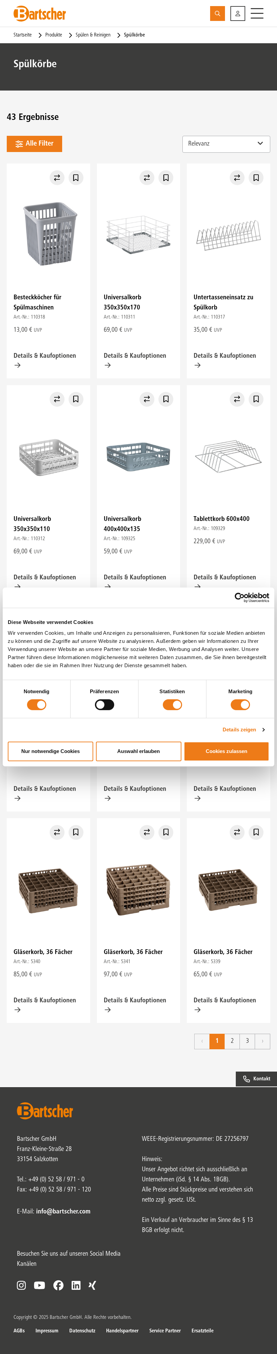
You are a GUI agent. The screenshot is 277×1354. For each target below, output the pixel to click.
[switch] (104, 704)
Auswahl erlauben (138, 751)
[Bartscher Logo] (40, 13)
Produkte (53, 35)
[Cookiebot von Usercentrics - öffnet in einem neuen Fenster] (239, 598)
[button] (237, 13)
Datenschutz (82, 1331)
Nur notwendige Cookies (50, 751)
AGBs (19, 1331)
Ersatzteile (202, 1331)
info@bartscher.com (63, 1212)
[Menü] (257, 13)
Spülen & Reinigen (93, 35)
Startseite (23, 35)
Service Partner (165, 1331)
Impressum (46, 1331)
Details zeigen (239, 729)
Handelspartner (122, 1331)
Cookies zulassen (226, 751)
